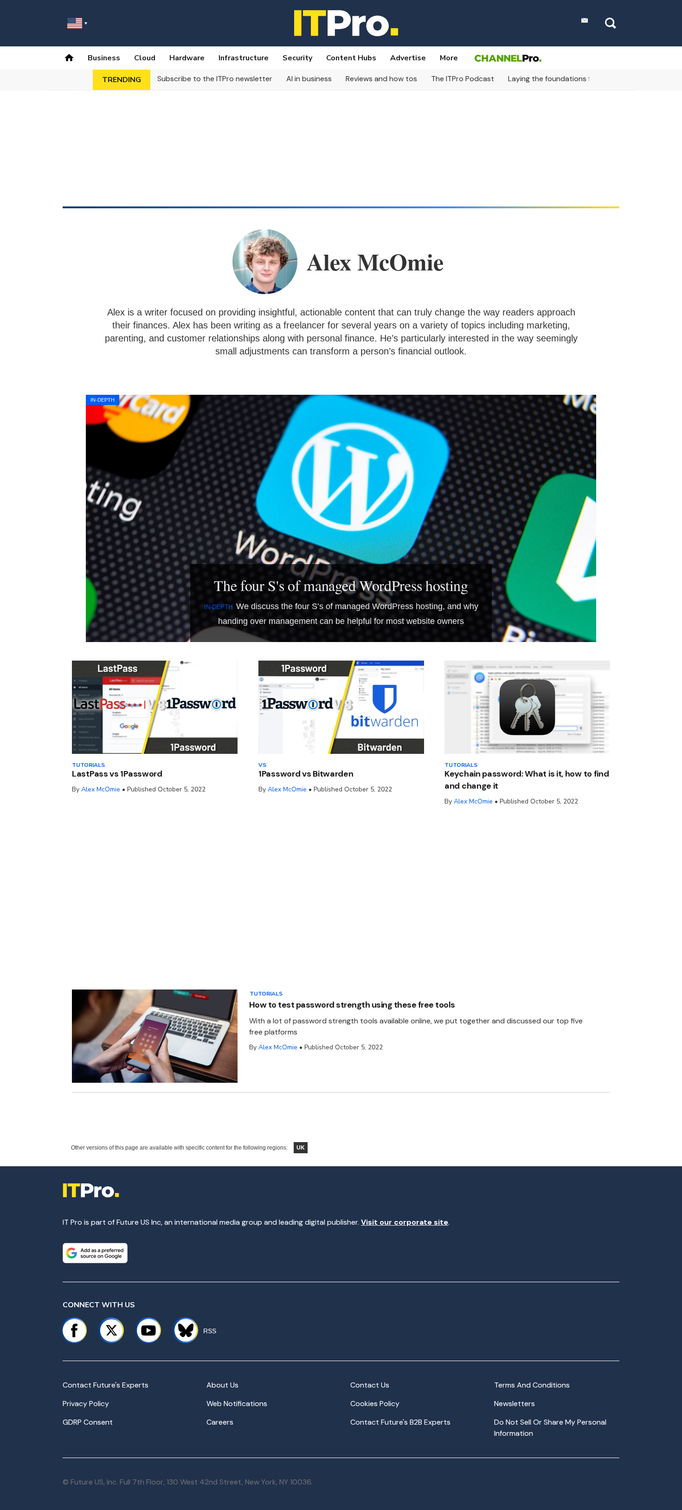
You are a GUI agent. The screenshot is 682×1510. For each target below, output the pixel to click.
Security (297, 58)
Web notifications (236, 1403)
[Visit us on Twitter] (111, 1330)
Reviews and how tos (381, 79)
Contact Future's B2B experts (400, 1422)
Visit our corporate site (404, 1222)
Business (104, 58)
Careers (219, 1422)
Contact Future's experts (105, 1385)
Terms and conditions (532, 1385)
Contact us (369, 1385)
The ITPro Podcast (462, 79)
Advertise (408, 58)
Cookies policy (374, 1403)
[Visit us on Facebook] (74, 1330)
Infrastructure (244, 58)
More (449, 58)
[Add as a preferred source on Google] (95, 1253)
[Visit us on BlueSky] (181, 1330)
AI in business (309, 79)
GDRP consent (88, 1422)
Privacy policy (86, 1403)
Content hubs (351, 58)
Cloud (144, 58)
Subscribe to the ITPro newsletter (214, 79)
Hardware (187, 58)
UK (300, 1147)
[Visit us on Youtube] (148, 1330)
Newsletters (514, 1403)
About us (222, 1385)
